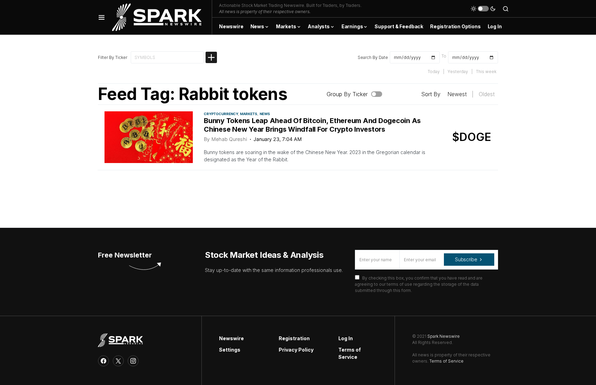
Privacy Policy (296, 350)
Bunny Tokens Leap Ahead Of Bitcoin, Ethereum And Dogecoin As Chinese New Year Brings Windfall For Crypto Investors (312, 124)
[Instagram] (133, 361)
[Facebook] (103, 361)
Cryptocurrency (221, 114)
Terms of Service (349, 353)
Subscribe (466, 259)
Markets (248, 114)
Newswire (231, 338)
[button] (101, 17)
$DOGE (471, 137)
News (265, 114)
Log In (345, 338)
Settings (229, 350)
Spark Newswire (443, 336)
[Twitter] (118, 361)
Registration (294, 338)
